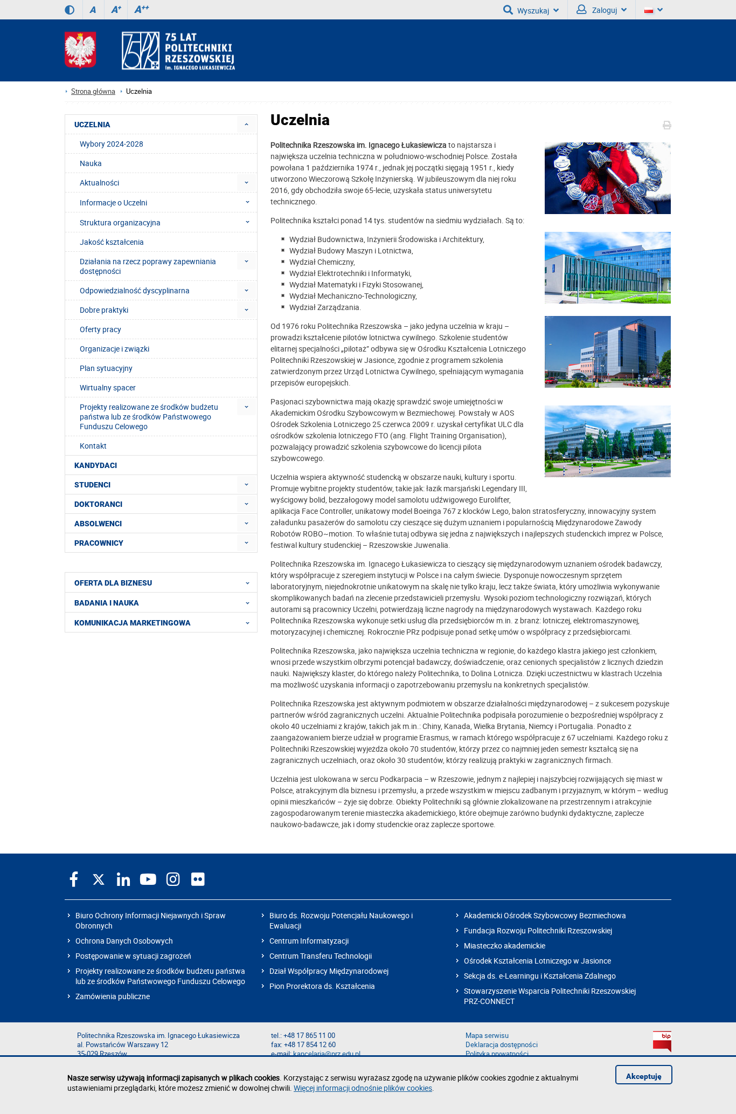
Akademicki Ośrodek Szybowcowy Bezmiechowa (545, 915)
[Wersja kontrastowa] (69, 9)
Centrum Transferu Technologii (320, 956)
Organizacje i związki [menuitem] (114, 348)
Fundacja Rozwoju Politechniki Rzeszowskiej (538, 930)
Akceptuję (644, 1076)
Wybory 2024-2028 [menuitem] (111, 144)
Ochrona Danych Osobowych (124, 941)
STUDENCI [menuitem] (92, 484)
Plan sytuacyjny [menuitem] (106, 368)
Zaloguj (604, 10)
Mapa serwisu (487, 1035)
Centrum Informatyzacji (309, 941)
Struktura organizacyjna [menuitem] (120, 222)
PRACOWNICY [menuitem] (98, 543)
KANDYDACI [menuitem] (95, 465)
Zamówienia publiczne (112, 996)
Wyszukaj (533, 10)
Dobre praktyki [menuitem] (104, 310)
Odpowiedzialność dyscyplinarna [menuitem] (135, 290)
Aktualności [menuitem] (99, 182)
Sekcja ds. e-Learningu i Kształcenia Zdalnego (540, 976)
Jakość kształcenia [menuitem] (112, 242)
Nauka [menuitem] (91, 163)
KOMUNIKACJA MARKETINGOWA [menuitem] (132, 622)
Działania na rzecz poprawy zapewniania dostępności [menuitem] (148, 266)
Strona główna (93, 91)
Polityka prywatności (497, 1053)
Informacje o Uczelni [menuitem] (113, 202)
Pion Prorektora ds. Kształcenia (322, 986)
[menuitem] (246, 124)
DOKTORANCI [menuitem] (98, 504)
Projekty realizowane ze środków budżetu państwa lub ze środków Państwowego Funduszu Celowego (160, 976)
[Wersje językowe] (653, 9)
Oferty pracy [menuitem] (100, 329)
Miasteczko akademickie (504, 945)
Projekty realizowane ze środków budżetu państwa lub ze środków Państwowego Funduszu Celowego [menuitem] (149, 416)
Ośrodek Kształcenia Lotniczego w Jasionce (537, 960)
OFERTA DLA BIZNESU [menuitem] (113, 583)
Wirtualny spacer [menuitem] (108, 387)
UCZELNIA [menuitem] (92, 124)
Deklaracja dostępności (502, 1044)
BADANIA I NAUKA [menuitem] (106, 603)
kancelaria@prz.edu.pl (326, 1053)
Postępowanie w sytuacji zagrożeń (133, 956)
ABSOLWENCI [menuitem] (98, 523)
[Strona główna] (150, 50)
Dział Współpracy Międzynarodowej (328, 971)
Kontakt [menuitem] (93, 446)
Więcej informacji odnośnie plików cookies (363, 1088)
